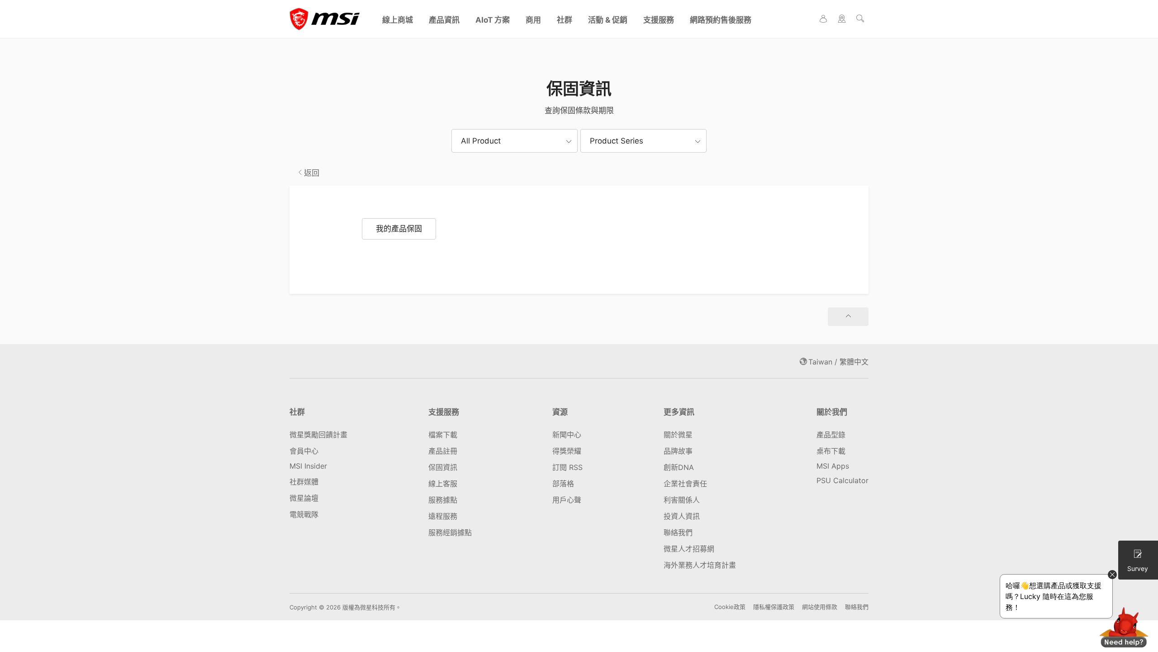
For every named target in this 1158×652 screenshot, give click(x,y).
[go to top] (848, 316)
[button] (514, 141)
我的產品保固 (399, 228)
